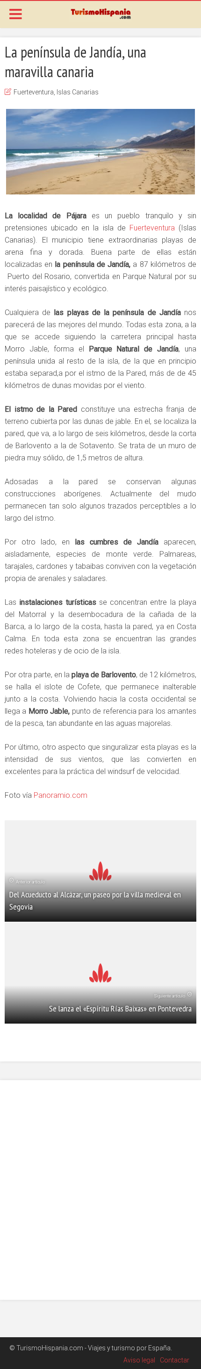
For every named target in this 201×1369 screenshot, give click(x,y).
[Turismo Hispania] (100, 13)
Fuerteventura (34, 92)
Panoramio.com (60, 795)
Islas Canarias (78, 92)
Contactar (174, 1360)
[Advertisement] (100, 1189)
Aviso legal (139, 1360)
